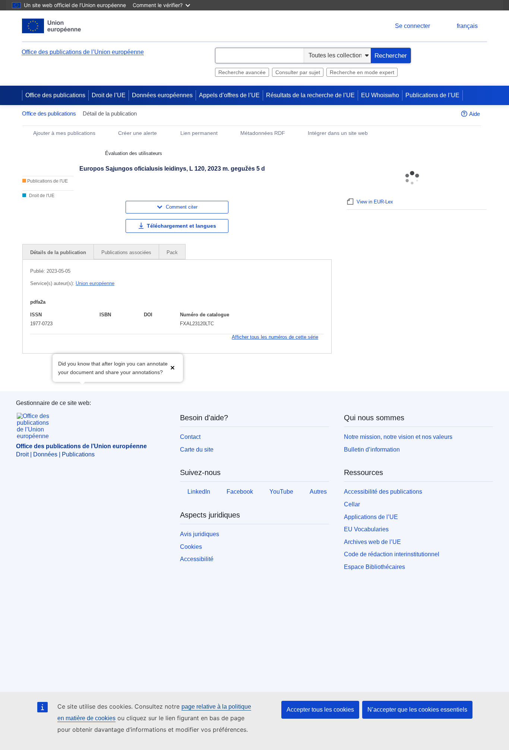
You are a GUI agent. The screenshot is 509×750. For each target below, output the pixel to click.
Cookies (191, 547)
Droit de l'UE (41, 195)
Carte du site (197, 449)
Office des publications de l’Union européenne (83, 52)
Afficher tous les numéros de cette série (275, 337)
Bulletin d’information (372, 449)
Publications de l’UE (432, 95)
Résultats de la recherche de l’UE (310, 95)
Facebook (240, 491)
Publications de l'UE (47, 181)
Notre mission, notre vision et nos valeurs (398, 437)
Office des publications (55, 95)
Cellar (352, 504)
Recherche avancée (242, 72)
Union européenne (95, 283)
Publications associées (126, 252)
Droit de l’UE (109, 95)
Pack (172, 252)
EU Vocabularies (366, 529)
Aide (474, 114)
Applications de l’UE (371, 517)
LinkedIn (198, 491)
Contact (190, 437)
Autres (318, 491)
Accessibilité (197, 559)
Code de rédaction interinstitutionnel (391, 554)
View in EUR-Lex (375, 202)
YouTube (281, 491)
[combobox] (259, 55)
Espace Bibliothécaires (374, 567)
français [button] (467, 26)
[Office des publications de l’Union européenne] (51, 26)
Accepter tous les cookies (320, 709)
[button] (172, 367)
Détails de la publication (58, 252)
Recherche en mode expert (362, 72)
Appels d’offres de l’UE (229, 95)
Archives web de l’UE (372, 542)
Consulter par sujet (297, 72)
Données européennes (162, 95)
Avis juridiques (199, 534)
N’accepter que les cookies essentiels (417, 709)
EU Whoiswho (380, 95)
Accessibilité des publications (383, 491)
